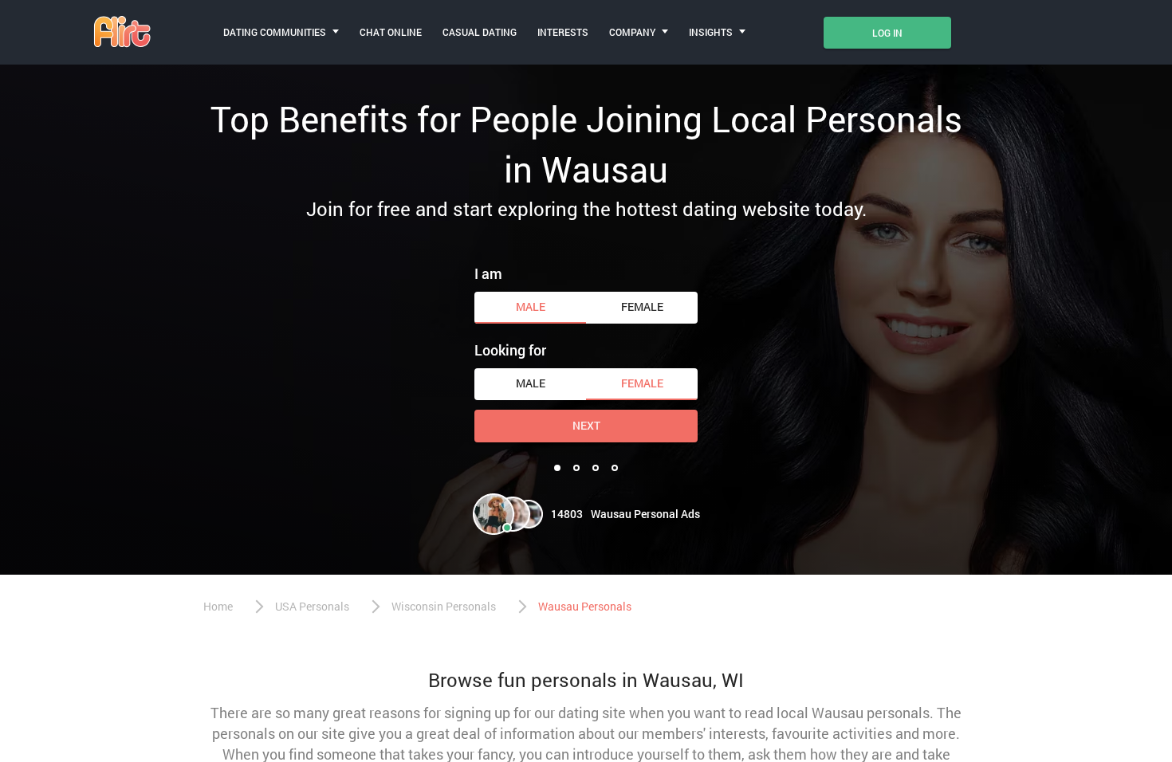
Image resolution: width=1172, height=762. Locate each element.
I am (488, 273)
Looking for (510, 349)
